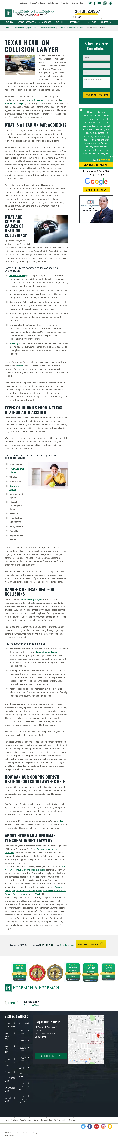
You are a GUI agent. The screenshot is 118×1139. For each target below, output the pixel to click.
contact (19, 366)
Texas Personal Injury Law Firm (24, 28)
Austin (16, 894)
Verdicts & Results (26, 22)
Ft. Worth (37, 894)
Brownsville (48, 890)
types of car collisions (46, 652)
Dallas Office (24, 1040)
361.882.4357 (87, 11)
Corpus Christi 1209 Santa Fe (10, 1062)
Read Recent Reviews (96, 190)
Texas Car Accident (47, 28)
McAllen (58, 890)
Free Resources (77, 22)
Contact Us (106, 22)
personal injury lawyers (31, 599)
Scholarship (53, 3)
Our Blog (92, 22)
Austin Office (24, 1023)
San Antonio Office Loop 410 (10, 1049)
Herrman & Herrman (34, 100)
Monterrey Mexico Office (9, 1036)
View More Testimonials (96, 164)
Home (7, 28)
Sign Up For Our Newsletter (73, 3)
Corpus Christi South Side (23, 890)
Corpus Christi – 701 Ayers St (24, 1099)
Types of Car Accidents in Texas (71, 28)
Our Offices (61, 22)
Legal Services (45, 22)
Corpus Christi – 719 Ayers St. (24, 1086)
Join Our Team (38, 3)
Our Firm (9, 22)
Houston (24, 894)
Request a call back (67, 945)
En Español (24, 3)
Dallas (39, 890)
